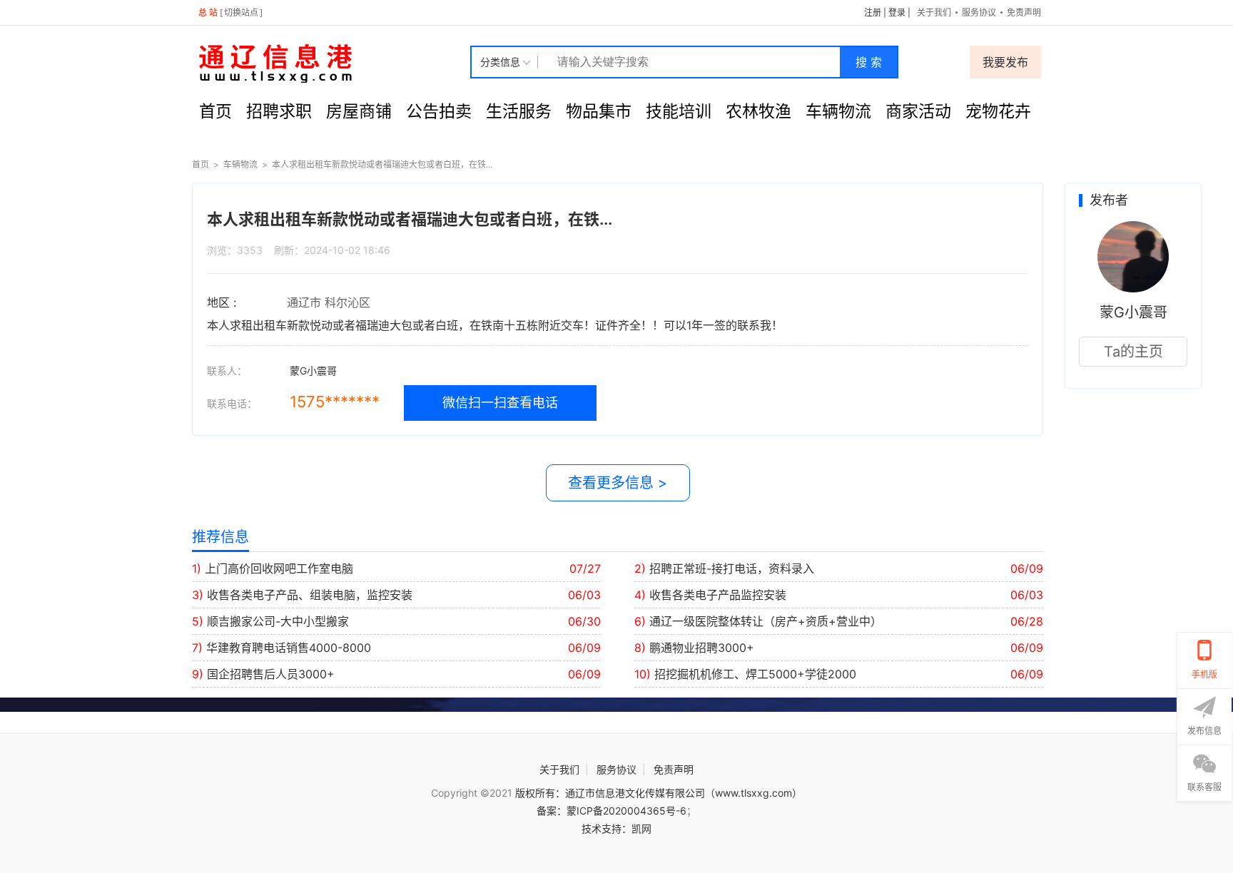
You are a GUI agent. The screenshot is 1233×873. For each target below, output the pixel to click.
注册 (872, 12)
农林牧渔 (758, 111)
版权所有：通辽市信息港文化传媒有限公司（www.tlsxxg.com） (658, 793)
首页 (215, 111)
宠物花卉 (998, 111)
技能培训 (678, 111)
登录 (896, 12)
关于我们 (934, 12)
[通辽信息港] (331, 62)
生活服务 (519, 111)
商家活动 (918, 111)
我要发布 (1005, 62)
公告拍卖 (439, 111)
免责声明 (1024, 12)
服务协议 (979, 12)
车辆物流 (838, 111)
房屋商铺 (359, 111)
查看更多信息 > (617, 482)
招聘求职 (279, 111)
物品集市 (598, 111)
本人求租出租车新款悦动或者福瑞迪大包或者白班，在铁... (382, 164)
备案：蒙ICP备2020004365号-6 (611, 811)
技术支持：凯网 (616, 828)
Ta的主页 (1133, 351)
